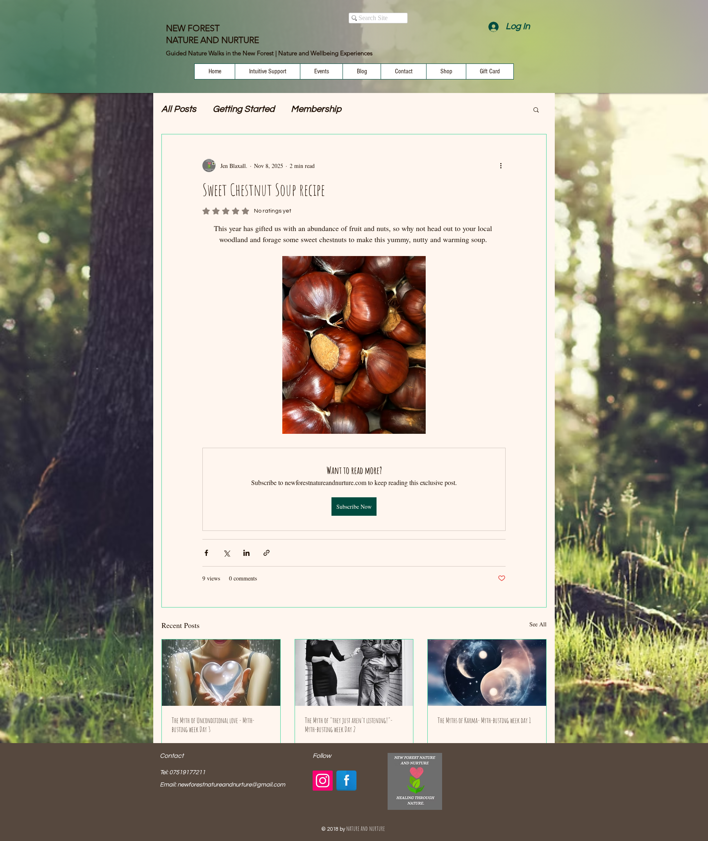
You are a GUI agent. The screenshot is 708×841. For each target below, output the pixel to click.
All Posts (178, 109)
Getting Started (244, 109)
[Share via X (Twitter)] (226, 553)
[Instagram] (323, 781)
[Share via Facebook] (206, 553)
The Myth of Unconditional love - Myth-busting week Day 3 (213, 725)
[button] (536, 109)
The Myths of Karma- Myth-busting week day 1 (484, 720)
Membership (316, 109)
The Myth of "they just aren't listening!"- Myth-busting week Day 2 (349, 725)
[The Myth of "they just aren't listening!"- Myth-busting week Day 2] (354, 672)
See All (538, 624)
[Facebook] (346, 781)
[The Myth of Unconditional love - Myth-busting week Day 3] (221, 672)
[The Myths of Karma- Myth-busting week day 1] (487, 672)
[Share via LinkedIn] (246, 553)
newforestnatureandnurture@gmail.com (231, 785)
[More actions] (501, 165)
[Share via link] (266, 553)
